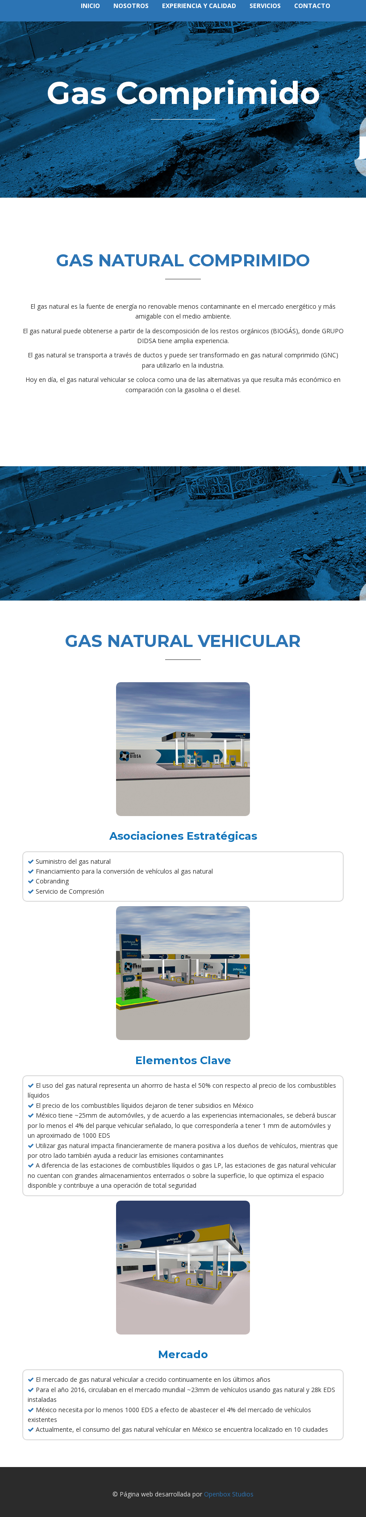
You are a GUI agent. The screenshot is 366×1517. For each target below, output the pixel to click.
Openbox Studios (229, 1494)
